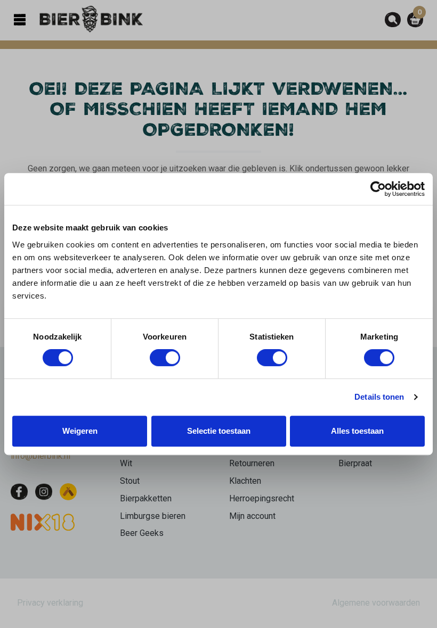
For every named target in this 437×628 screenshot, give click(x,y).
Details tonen (379, 396)
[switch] (165, 357)
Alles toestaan (357, 430)
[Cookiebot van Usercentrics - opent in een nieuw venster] (378, 189)
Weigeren (80, 430)
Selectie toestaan (218, 430)
